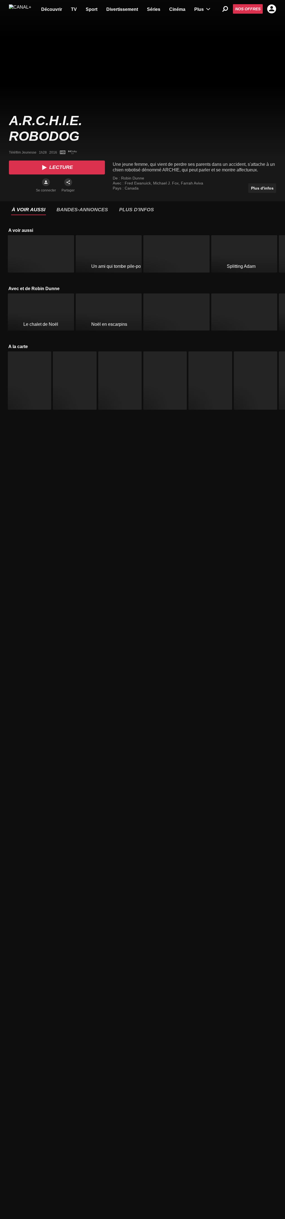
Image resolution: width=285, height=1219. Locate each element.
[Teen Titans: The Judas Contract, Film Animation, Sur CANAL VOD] (255, 380)
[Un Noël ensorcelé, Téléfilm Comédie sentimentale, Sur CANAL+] (244, 312)
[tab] (28, 210)
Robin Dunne (132, 178)
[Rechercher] (225, 9)
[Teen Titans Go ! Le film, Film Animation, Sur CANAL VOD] (120, 380)
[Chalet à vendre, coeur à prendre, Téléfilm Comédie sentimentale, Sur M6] (176, 312)
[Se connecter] (46, 182)
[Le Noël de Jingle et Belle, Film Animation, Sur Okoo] (41, 254)
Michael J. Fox (166, 183)
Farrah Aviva (192, 183)
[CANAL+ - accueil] (20, 8)
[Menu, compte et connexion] (271, 8)
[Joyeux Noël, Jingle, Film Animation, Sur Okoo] (176, 254)
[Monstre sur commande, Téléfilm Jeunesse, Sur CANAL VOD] (74, 380)
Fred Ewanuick (138, 183)
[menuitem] (51, 9)
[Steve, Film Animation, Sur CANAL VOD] (165, 380)
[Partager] (68, 182)
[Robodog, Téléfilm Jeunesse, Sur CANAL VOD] (29, 380)
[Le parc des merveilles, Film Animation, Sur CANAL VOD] (210, 380)
